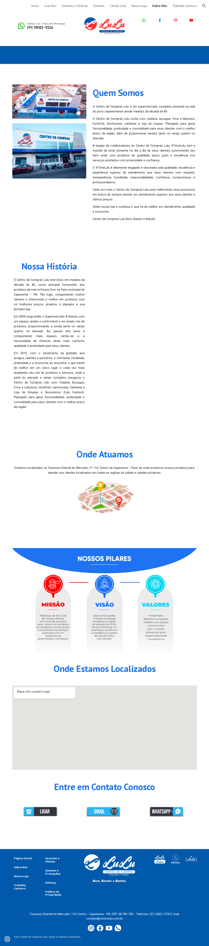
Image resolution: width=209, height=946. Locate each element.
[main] (144, 92)
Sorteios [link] (98, 6)
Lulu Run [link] (50, 6)
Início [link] (35, 6)
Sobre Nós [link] (159, 6)
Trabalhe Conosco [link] (184, 6)
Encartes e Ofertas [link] (75, 6)
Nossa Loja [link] (139, 6)
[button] (204, 6)
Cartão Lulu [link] (118, 6)
